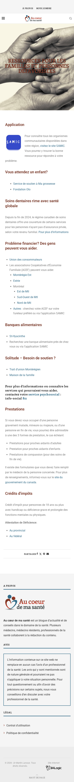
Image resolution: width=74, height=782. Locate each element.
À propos (28, 8)
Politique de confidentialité (22, 733)
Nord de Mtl (24, 302)
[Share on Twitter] (40, 553)
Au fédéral (15, 536)
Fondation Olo (21, 189)
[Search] (70, 18)
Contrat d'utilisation (18, 725)
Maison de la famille (21, 375)
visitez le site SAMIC (52, 145)
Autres (17, 308)
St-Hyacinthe (17, 336)
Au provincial (17, 530)
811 (25, 398)
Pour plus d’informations (53, 232)
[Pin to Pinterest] (44, 553)
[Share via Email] (47, 553)
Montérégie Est (22, 275)
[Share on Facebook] (37, 553)
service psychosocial (44, 394)
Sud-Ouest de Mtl (28, 297)
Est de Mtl (23, 291)
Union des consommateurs (25, 259)
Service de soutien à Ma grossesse (34, 183)
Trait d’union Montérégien (24, 369)
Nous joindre (43, 8)
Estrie (17, 280)
